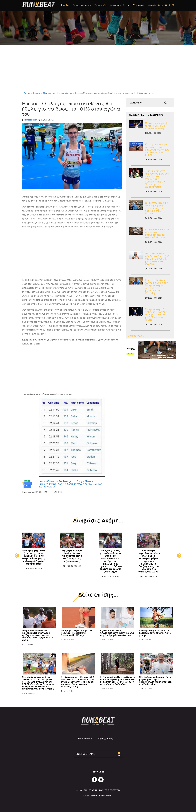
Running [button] (65, 5)
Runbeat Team (30, 119)
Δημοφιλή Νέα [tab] (155, 115)
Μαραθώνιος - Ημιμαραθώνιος (57, 93)
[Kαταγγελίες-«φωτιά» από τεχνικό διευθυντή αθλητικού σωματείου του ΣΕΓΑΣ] (136, 146)
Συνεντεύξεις (101, 5)
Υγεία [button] (126, 5)
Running (36, 93)
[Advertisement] (80, 71)
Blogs (160, 5)
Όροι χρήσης (105, 738)
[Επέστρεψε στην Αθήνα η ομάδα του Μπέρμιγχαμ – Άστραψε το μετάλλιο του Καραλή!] (136, 280)
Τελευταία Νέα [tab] (136, 115)
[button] (17, 555)
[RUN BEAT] (38, 5)
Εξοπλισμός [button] (139, 5)
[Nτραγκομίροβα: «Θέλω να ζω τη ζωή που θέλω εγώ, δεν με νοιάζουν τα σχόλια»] (136, 255)
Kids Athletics (87, 5)
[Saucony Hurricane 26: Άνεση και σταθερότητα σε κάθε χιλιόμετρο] (136, 231)
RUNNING (57, 491)
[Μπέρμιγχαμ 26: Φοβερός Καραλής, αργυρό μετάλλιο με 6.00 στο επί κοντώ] (136, 311)
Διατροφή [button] (115, 5)
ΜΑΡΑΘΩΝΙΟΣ (35, 491)
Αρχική (27, 93)
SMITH (47, 491)
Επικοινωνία (85, 738)
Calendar (152, 5)
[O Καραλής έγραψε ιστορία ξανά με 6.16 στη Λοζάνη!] (136, 124)
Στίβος (76, 5)
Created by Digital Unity (98, 795)
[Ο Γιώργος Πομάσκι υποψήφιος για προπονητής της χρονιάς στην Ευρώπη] (136, 205)
